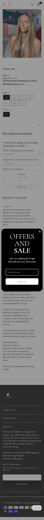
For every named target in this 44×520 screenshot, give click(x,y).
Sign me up (22, 281)
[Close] (40, 231)
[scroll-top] (39, 515)
